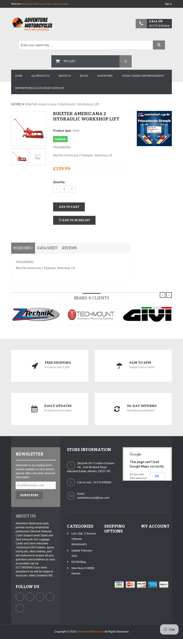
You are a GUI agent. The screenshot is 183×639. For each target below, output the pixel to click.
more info (23, 248)
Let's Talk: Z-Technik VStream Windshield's (83, 539)
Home (18, 75)
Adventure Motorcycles (90, 631)
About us (64, 75)
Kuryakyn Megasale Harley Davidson (39, 88)
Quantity (59, 182)
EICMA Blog (78, 561)
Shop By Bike (105, 75)
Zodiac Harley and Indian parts (143, 75)
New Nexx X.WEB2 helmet (83, 571)
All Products (40, 75)
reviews (69, 248)
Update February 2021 (81, 553)
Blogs (84, 75)
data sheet (47, 248)
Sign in (168, 3)
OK (157, 476)
